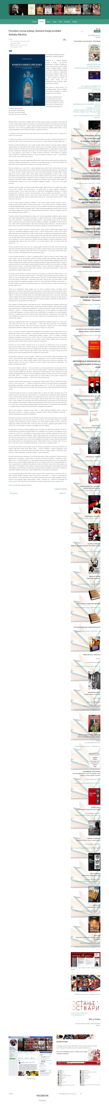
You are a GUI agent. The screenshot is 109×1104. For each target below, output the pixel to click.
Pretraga (97, 31)
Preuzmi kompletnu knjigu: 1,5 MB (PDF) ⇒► (87, 607)
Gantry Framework (71, 1094)
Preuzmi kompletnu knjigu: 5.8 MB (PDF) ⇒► (87, 947)
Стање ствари (75, 1013)
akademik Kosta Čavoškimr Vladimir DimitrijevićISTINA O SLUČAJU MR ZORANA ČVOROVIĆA (87, 66)
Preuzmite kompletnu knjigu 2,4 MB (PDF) (88, 271)
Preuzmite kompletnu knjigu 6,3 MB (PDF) (88, 335)
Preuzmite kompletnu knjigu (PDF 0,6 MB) (88, 206)
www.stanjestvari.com (78, 1015)
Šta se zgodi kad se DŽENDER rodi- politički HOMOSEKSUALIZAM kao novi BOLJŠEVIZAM (89, 88)
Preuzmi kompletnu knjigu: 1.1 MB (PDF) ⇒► (87, 746)
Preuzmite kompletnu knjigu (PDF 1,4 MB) (88, 239)
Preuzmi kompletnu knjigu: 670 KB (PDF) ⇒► (87, 911)
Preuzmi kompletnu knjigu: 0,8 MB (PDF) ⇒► (87, 631)
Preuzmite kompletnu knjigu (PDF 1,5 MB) (90, 146)
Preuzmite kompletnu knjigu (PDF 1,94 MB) (88, 183)
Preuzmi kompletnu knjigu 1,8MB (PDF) (89, 551)
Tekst (18, 43)
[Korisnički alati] (65, 39)
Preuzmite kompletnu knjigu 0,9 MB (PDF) (88, 371)
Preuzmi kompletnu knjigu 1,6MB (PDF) (89, 518)
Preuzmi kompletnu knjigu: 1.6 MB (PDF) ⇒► (87, 815)
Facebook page (30, 1078)
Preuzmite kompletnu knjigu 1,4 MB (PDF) (88, 304)
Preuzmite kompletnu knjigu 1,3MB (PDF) (88, 460)
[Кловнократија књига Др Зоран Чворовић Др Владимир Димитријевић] (94, 125)
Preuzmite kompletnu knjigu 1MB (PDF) (89, 431)
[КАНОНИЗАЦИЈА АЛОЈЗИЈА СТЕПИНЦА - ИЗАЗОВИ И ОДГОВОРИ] (94, 97)
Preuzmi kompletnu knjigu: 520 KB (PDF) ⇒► (87, 783)
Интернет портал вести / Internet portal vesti (87, 994)
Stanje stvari (83, 1013)
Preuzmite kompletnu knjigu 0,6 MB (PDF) (88, 404)
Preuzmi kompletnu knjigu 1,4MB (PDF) (89, 490)
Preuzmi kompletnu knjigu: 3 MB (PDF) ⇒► (88, 666)
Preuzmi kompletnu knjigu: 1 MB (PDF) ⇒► (88, 881)
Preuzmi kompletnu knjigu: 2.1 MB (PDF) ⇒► (87, 710)
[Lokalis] (75, 1036)
